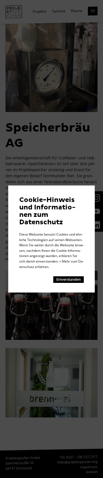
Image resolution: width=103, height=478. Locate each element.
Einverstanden (68, 279)
